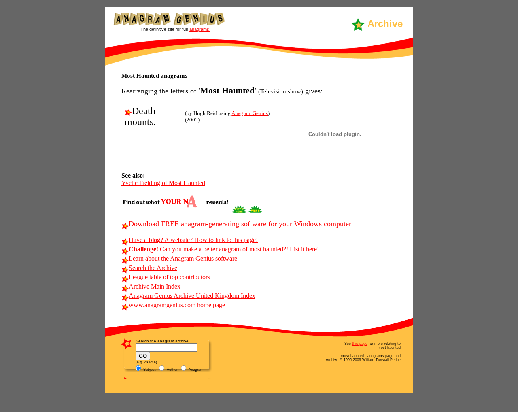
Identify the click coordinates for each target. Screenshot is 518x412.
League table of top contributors (169, 277)
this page (359, 344)
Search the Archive (153, 267)
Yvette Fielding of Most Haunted (163, 182)
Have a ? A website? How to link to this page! (193, 239)
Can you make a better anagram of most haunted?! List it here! (224, 249)
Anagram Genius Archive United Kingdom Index (192, 295)
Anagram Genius (249, 113)
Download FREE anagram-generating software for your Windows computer (240, 224)
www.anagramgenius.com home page (177, 305)
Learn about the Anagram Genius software (183, 258)
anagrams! (199, 29)
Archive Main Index (154, 286)
